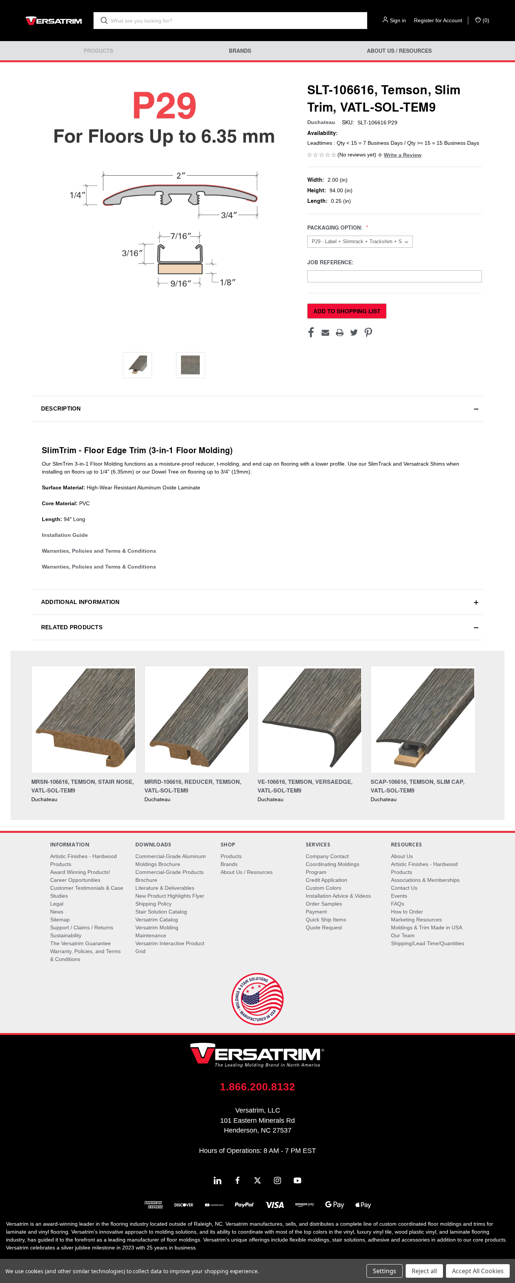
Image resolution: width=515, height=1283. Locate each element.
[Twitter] (354, 332)
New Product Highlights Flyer (169, 896)
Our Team (403, 935)
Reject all (424, 1271)
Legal (56, 904)
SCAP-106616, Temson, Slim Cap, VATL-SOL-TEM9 (417, 785)
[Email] (325, 332)
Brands (240, 51)
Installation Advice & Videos (338, 896)
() (485, 20)
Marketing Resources (416, 920)
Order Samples (324, 904)
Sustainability (65, 935)
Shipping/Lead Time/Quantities (427, 943)
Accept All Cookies (478, 1271)
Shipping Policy (153, 904)
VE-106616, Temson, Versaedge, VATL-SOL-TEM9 (305, 785)
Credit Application (326, 880)
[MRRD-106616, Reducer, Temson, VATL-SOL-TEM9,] (197, 719)
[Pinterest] (368, 332)
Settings (384, 1271)
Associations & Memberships (425, 880)
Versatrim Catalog (156, 920)
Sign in (398, 20)
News (56, 912)
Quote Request (324, 927)
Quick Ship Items (326, 920)
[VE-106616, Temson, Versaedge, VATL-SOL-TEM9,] (310, 719)
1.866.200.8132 (257, 1087)
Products (98, 51)
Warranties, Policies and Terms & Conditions (99, 551)
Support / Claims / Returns (81, 927)
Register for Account (438, 20)
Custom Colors (323, 888)
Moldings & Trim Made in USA (426, 927)
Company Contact (327, 856)
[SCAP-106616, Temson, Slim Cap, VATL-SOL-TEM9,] (423, 719)
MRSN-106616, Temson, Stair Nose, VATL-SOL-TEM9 (82, 785)
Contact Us (404, 888)
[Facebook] (311, 332)
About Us (402, 856)
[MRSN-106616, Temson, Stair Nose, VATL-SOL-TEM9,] (84, 719)
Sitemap (60, 920)
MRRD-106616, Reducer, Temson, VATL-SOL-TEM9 (192, 785)
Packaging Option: (335, 227)
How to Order (407, 912)
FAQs (397, 904)
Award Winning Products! (80, 872)
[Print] (339, 332)
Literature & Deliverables (164, 888)
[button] (400, 155)
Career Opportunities (75, 880)
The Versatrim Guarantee (80, 943)
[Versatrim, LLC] (54, 21)
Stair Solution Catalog (161, 912)
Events (399, 896)
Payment (316, 912)
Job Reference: (331, 262)
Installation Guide (65, 535)
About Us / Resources (399, 51)
